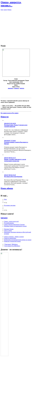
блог (2, 9)
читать (22, 88)
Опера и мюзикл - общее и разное (14, 236)
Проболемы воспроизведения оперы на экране (17, 240)
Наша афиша (7, 188)
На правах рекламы (9, 205)
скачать (16, 88)
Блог (5, 199)
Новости (5, 117)
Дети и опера (8, 230)
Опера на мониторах (10, 238)
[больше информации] (16, 76)
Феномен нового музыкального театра (15, 226)
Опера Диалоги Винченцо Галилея (14, 224)
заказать (10, 88)
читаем (4, 218)
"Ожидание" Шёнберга (11, 244)
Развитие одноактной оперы (12, 241)
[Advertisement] (16, 26)
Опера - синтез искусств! (11, 221)
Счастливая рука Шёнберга (12, 246)
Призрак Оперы (8, 229)
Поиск (9, 9)
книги (5, 9)
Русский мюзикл (9, 223)
